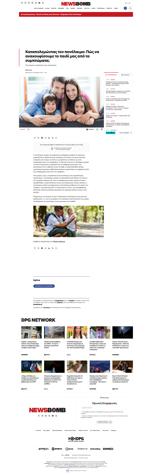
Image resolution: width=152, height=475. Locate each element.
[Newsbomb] (47, 410)
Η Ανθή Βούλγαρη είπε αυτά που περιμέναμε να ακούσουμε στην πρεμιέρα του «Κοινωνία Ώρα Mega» (76, 344)
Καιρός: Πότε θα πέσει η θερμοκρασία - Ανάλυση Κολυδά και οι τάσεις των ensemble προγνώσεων (120, 344)
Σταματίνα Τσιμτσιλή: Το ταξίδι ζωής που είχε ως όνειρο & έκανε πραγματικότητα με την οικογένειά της (75, 380)
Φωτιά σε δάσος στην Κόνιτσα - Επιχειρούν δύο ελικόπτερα (58, 14)
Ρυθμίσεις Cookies (83, 430)
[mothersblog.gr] (95, 448)
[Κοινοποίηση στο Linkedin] (49, 137)
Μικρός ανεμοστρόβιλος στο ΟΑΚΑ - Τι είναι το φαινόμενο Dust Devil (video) (52, 344)
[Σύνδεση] (125, 8)
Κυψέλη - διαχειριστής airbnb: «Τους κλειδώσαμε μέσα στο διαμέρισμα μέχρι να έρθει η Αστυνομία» (30, 344)
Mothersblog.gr (59, 241)
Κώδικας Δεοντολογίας (70, 430)
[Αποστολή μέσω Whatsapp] (45, 137)
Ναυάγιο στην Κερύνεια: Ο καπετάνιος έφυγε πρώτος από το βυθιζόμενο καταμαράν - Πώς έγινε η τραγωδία (98, 380)
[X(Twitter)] (25, 2)
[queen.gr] (69, 448)
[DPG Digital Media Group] (76, 439)
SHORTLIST (109, 8)
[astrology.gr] (82, 448)
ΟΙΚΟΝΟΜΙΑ (61, 8)
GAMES (116, 8)
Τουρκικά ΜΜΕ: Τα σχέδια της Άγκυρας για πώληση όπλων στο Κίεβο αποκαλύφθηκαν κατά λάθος (118, 124)
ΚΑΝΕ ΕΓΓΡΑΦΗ (103, 422)
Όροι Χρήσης (46, 430)
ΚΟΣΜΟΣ (73, 8)
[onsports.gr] (57, 448)
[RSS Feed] (42, 2)
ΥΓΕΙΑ (67, 8)
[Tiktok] (35, 2)
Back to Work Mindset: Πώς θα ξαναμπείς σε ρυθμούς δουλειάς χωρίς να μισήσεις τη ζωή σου (120, 379)
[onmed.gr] (108, 448)
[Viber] (28, 2)
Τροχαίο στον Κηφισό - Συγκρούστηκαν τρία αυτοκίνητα (118, 116)
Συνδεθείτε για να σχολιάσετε (44, 286)
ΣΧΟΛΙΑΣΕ (91, 129)
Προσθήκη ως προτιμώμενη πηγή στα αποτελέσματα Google (63, 148)
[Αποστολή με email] (56, 137)
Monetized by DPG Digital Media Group (81, 455)
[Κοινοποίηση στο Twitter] (38, 137)
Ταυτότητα (38, 430)
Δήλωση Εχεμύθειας (57, 430)
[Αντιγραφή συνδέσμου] (97, 129)
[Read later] (102, 129)
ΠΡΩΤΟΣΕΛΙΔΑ (101, 8)
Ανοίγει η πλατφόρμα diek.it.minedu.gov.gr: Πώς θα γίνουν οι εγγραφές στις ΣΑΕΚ (118, 99)
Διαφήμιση (113, 430)
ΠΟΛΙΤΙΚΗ (53, 8)
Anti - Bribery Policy (95, 430)
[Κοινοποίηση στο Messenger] (42, 137)
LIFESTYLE (87, 8)
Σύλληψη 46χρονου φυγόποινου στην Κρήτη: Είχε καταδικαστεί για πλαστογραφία (118, 91)
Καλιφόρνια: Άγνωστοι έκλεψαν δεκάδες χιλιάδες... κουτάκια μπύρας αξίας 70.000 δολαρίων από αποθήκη (117, 83)
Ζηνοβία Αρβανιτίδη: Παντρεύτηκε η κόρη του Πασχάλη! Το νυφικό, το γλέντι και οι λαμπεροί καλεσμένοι (98, 345)
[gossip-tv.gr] (44, 448)
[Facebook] (22, 2)
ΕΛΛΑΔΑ (47, 8)
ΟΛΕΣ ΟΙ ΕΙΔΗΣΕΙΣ (38, 8)
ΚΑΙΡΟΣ (93, 8)
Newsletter (46, 307)
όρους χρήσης (110, 411)
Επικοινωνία (105, 430)
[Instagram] (32, 2)
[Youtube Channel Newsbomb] (39, 2)
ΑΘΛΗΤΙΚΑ (79, 8)
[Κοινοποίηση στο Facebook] (34, 137)
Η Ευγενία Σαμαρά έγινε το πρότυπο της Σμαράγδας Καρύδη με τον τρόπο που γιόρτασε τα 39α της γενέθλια (53, 380)
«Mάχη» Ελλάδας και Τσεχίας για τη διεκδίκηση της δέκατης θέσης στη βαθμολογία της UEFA (30, 379)
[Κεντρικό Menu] (130, 8)
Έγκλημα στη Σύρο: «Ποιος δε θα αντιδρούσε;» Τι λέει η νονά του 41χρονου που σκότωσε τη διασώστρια (117, 108)
